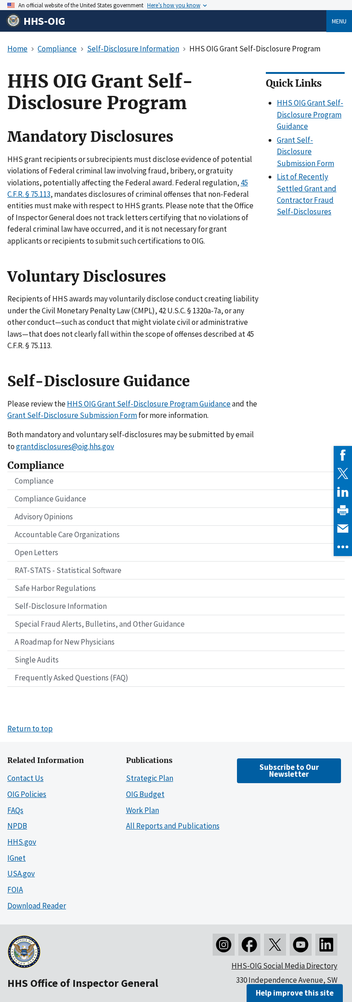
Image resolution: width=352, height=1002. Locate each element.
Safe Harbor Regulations (55, 588)
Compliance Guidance (50, 499)
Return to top (30, 729)
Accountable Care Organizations (67, 534)
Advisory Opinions (44, 517)
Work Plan (142, 810)
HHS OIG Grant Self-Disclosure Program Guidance (149, 404)
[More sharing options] (343, 547)
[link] (343, 455)
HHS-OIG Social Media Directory (284, 966)
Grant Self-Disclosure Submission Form (72, 415)
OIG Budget (145, 794)
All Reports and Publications (173, 826)
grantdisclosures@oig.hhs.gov (65, 446)
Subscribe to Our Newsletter (289, 770)
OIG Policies (26, 794)
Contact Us (25, 778)
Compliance (34, 481)
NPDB (17, 826)
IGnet (16, 858)
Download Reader (36, 906)
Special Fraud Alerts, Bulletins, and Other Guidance (100, 624)
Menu (339, 21)
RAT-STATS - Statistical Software (68, 570)
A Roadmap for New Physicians (65, 642)
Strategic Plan (149, 778)
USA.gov (21, 873)
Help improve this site (295, 993)
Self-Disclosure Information (61, 606)
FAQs (15, 810)
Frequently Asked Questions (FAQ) (71, 678)
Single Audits (37, 660)
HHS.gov (21, 842)
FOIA (15, 890)
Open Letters (36, 552)
